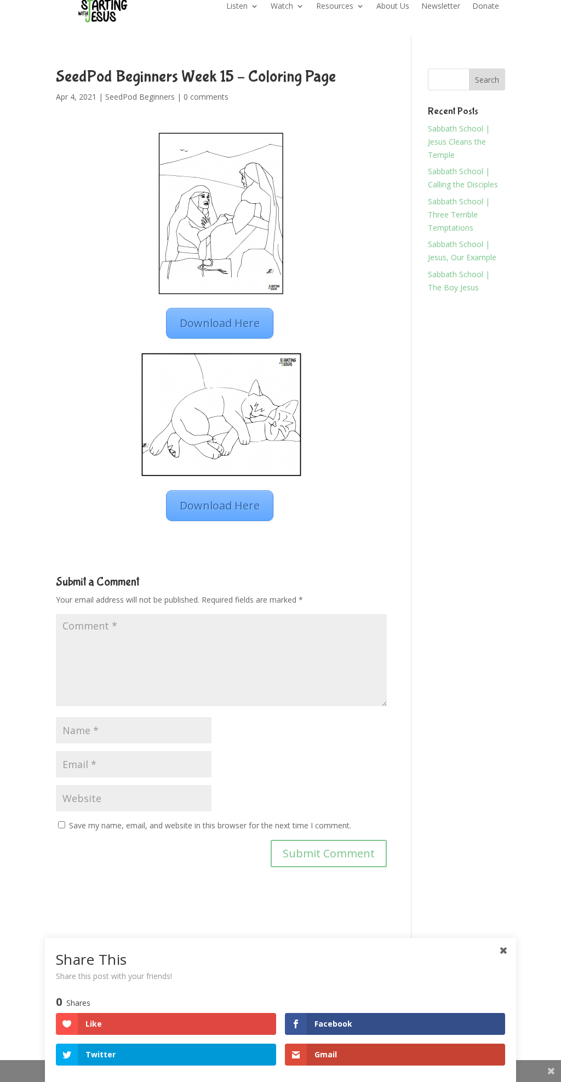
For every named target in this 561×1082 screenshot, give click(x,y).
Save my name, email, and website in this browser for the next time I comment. (210, 825)
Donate (485, 6)
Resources (334, 6)
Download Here (220, 323)
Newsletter (440, 6)
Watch (282, 6)
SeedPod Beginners (140, 96)
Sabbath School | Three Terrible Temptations (459, 214)
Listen (237, 6)
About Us (392, 6)
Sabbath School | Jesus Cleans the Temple (459, 141)
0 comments (206, 96)
